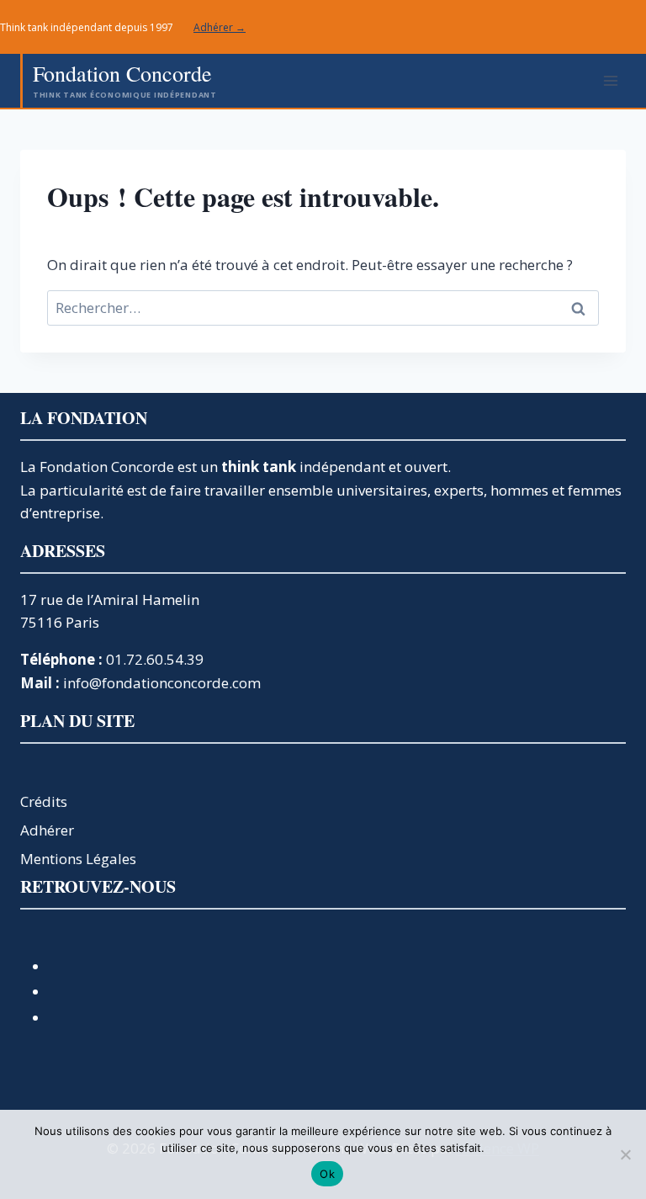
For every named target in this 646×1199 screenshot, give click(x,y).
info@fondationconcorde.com (162, 682)
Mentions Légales (78, 858)
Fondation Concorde (107, 466)
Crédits (43, 801)
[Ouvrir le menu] (610, 80)
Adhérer (47, 830)
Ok (327, 1173)
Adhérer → (219, 27)
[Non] (625, 1154)
